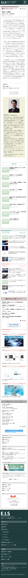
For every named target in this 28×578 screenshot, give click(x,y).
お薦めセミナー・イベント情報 (9, 544)
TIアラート (6, 534)
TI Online (5, 537)
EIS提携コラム (6, 443)
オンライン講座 (6, 441)
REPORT (4, 526)
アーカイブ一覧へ (14, 93)
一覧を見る (23, 232)
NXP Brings (6, 532)
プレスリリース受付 (7, 488)
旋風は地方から (6, 439)
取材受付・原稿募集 (7, 484)
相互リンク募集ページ (14, 479)
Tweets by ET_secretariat (10, 432)
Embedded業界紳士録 (7, 437)
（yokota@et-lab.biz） (13, 115)
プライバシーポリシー (7, 570)
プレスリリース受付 (7, 556)
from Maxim (6, 539)
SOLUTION (5, 524)
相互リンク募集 (6, 490)
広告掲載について (6, 486)
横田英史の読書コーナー (8, 542)
